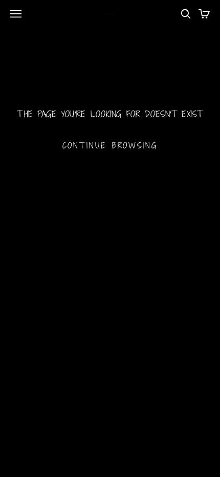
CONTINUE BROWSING (110, 145)
